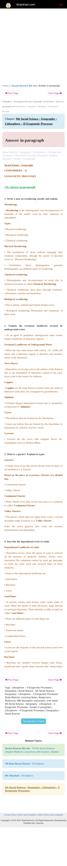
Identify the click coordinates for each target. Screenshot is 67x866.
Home (5, 85)
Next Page (54, 93)
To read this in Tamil (33, 721)
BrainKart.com (25, 4)
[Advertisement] (33, 45)
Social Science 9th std (24, 85)
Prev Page (13, 93)
